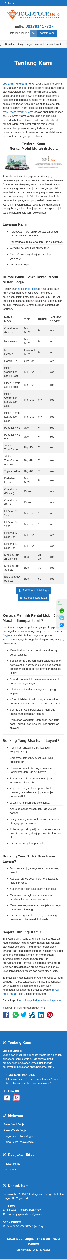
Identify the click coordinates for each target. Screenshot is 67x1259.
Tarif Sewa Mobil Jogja (35, 590)
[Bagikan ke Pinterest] (51, 1016)
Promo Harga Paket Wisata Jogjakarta (39, 1000)
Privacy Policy (12, 1163)
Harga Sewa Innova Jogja (19, 1141)
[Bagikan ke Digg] (33, 1016)
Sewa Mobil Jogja (14, 1124)
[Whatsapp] (61, 610)
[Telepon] (61, 618)
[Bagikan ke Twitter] (24, 1016)
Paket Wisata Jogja (15, 1130)
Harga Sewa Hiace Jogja (18, 1136)
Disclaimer (10, 1169)
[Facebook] (7, 1097)
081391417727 (39, 26)
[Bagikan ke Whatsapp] (15, 1016)
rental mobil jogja (28, 288)
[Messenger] (61, 625)
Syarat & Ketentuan (35, 597)
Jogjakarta (9, 635)
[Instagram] (16, 1097)
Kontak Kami (46, 32)
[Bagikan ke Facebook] (7, 1016)
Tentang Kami (33, 63)
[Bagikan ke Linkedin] (42, 1016)
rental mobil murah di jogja (18, 111)
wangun (47, 1250)
